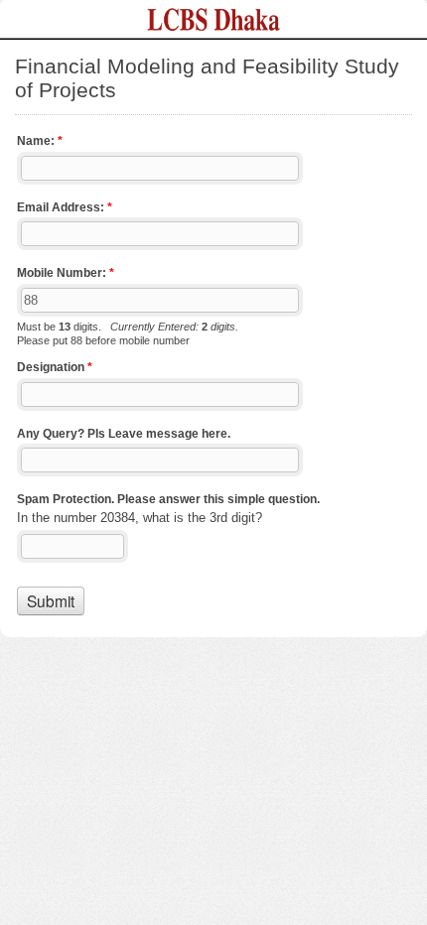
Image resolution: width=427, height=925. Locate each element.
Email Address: (64, 207)
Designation (54, 367)
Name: (40, 141)
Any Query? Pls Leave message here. (123, 434)
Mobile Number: (65, 273)
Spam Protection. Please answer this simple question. (168, 499)
